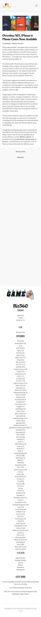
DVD (18, 376)
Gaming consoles (19, 425)
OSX (19, 471)
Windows (18, 537)
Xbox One (18, 549)
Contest (18, 366)
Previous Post (20, 151)
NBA (19, 460)
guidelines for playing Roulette (19, 427)
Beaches (19, 352)
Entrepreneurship (19, 392)
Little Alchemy (19, 443)
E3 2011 (19, 380)
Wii (19, 532)
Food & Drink (19, 399)
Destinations (19, 373)
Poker (19, 474)
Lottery (19, 446)
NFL (18, 467)
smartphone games (19, 504)
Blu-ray (18, 362)
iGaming (18, 432)
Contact (20, 317)
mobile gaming (19, 453)
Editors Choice (18, 383)
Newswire (18, 464)
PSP (18, 490)
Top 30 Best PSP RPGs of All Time (21, 587)
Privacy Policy (20, 332)
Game (18, 411)
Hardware (19, 429)
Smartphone (19, 502)
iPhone (14, 43)
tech (19, 516)
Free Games (19, 404)
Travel (19, 521)
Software (19, 511)
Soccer (19, 507)
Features (18, 394)
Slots (19, 500)
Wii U (18, 535)
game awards (19, 413)
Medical (19, 448)
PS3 (18, 483)
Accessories (19, 343)
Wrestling (19, 542)
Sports (18, 514)
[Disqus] (20, 190)
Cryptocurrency (19, 369)
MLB (19, 450)
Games (18, 420)
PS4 (18, 485)
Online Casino (18, 469)
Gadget (19, 406)
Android (19, 348)
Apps (19, 350)
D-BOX (19, 371)
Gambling (18, 408)
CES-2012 (19, 364)
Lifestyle (19, 439)
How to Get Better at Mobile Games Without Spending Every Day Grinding (20, 583)
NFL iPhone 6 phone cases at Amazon (19, 140)
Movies (19, 455)
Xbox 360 (18, 546)
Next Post (20, 157)
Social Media (19, 509)
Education (19, 387)
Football (19, 401)
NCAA (19, 462)
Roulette (19, 495)
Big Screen (19, 357)
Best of (19, 355)
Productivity (19, 476)
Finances (19, 397)
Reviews (19, 493)
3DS (18, 341)
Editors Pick (19, 385)
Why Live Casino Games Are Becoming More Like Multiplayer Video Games (20, 592)
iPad (18, 434)
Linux (19, 441)
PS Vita (19, 478)
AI (19, 345)
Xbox (18, 544)
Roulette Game (19, 497)
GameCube (19, 415)
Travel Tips (19, 523)
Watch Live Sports (18, 530)
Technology (19, 518)
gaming (18, 422)
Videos (18, 528)
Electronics (18, 390)
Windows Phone (19, 539)
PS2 (18, 481)
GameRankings (19, 418)
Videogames (18, 525)
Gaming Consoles (20, 560)
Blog (18, 359)
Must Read (19, 457)
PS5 (19, 488)
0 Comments (6, 43)
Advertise (20, 315)
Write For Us (20, 320)
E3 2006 (19, 378)
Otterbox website (25, 136)
